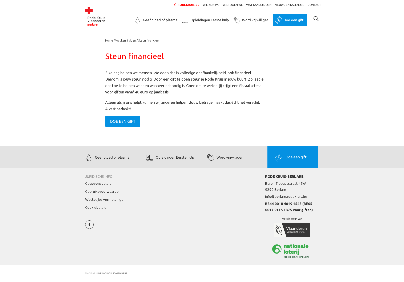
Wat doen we (233, 5)
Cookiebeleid (95, 207)
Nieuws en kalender (289, 5)
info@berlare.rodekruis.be (286, 196)
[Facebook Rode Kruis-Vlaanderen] (89, 227)
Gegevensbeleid (98, 183)
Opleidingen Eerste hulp (209, 20)
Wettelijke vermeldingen (105, 199)
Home (109, 40)
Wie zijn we (211, 5)
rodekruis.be (188, 5)
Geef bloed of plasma (160, 20)
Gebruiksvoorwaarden (103, 191)
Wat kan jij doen (258, 5)
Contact (314, 5)
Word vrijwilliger (255, 20)
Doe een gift (293, 20)
